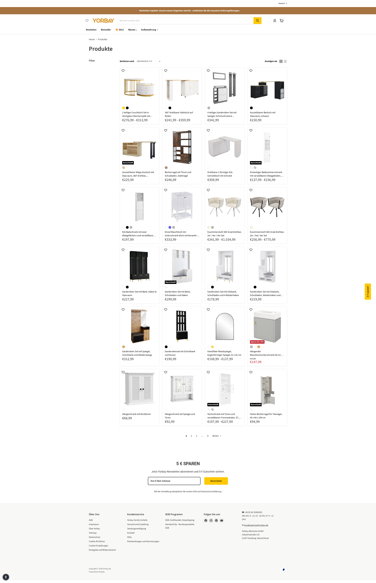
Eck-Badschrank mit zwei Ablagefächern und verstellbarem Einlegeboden (138, 235)
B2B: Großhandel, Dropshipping (179, 520)
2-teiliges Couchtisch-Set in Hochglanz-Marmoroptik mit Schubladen (136, 116)
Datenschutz (94, 537)
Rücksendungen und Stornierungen (143, 541)
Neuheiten (91, 29)
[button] (5, 577)
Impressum (94, 524)
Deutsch (281, 3)
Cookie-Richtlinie (97, 541)
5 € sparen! (367, 291)
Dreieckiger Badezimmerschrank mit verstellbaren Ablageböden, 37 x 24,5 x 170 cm (267, 176)
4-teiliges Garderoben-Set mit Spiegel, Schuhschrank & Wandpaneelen (221, 116)
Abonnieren (216, 481)
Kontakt (131, 532)
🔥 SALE (119, 29)
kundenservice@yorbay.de (256, 525)
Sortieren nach (127, 61)
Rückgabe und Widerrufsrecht (102, 550)
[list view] (285, 61)
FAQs (129, 537)
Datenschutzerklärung (211, 491)
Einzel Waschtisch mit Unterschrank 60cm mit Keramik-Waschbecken (181, 235)
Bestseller (106, 29)
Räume (132, 29)
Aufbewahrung (148, 29)
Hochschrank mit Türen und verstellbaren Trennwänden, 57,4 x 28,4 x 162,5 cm (224, 417)
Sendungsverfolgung (136, 528)
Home (92, 39)
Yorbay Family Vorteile (137, 520)
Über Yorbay (94, 528)
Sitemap (92, 532)
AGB (195, 491)
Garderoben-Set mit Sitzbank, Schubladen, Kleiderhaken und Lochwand (265, 295)
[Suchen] (257, 20)
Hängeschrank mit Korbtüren (136, 414)
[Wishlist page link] (86, 20)
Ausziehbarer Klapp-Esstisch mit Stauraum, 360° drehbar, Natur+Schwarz (138, 176)
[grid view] (281, 61)
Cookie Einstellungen (98, 545)
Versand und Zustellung (138, 524)
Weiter (215, 436)
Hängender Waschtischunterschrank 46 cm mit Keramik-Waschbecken (267, 355)
